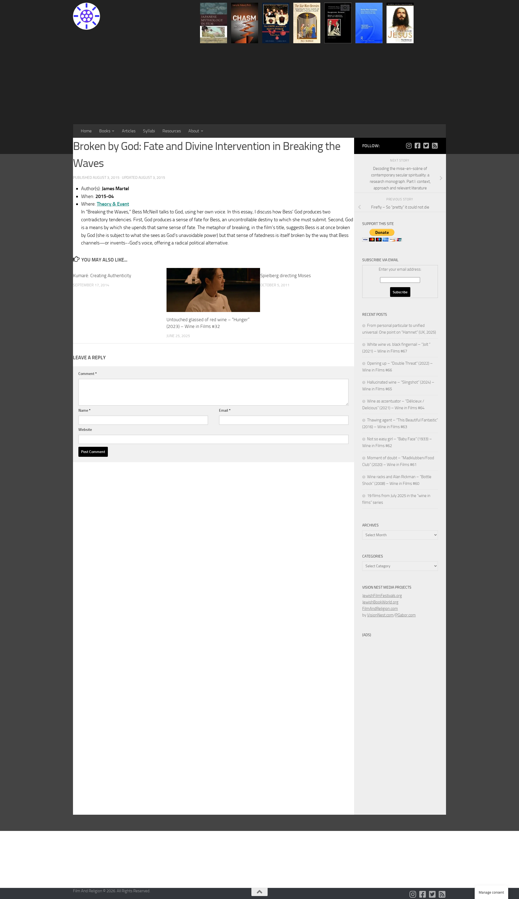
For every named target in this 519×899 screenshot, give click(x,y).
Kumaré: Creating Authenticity (102, 275)
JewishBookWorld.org (380, 602)
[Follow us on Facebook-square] (417, 145)
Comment (87, 373)
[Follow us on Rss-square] (434, 145)
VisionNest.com (380, 615)
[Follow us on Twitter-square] (426, 145)
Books (104, 130)
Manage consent (491, 892)
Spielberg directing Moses (285, 275)
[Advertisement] (259, 84)
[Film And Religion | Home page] (86, 16)
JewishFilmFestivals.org (382, 595)
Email (225, 410)
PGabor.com (405, 615)
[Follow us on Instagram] (408, 145)
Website (85, 429)
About (193, 130)
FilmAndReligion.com (380, 608)
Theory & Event (113, 204)
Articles (128, 130)
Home (86, 130)
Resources (171, 130)
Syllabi (149, 130)
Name (84, 410)
